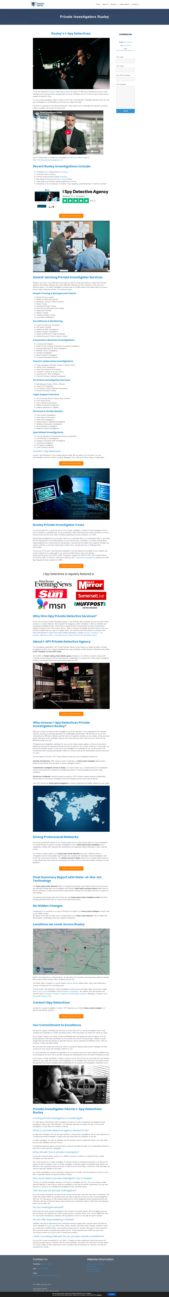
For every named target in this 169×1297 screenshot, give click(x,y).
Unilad (70, 635)
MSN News (44, 635)
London (67, 92)
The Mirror (95, 633)
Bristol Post (78, 635)
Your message (121, 84)
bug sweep (51, 1226)
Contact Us (135, 4)
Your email (119, 66)
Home (98, 4)
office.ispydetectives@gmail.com (50, 160)
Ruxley (52, 92)
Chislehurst (64, 994)
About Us (105, 4)
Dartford (83, 994)
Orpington (75, 991)
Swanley (55, 994)
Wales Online (91, 635)
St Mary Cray (46, 996)
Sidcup (64, 172)
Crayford (63, 179)
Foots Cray (41, 991)
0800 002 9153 (75, 157)
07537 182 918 (127, 45)
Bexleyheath (51, 179)
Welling (52, 174)
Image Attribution (94, 1269)
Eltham (74, 181)
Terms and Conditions (96, 1264)
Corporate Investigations (85, 558)
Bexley (64, 177)
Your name (120, 57)
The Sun (87, 633)
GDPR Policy (91, 1266)
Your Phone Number (123, 75)
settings (99, 1295)
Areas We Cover (93, 1271)
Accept (112, 1294)
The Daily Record (61, 635)
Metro (51, 635)
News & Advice (124, 4)
